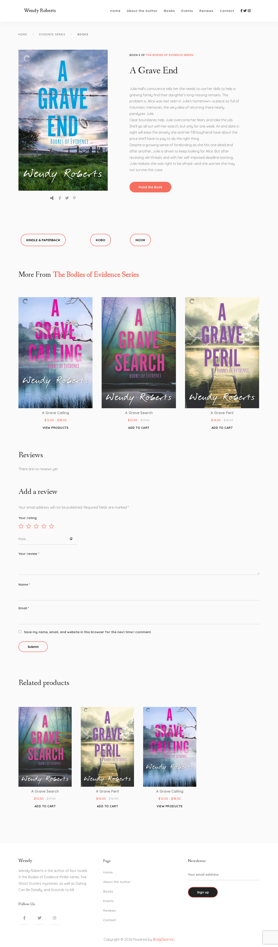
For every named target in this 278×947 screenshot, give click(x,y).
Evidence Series (52, 34)
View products (56, 428)
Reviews (206, 11)
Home (115, 11)
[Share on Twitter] (67, 198)
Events (187, 11)
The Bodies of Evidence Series (170, 55)
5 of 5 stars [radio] (51, 526)
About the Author (142, 11)
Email (23, 608)
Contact (227, 11)
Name (24, 584)
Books (169, 11)
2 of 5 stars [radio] (28, 526)
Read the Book (150, 187)
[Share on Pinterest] (74, 198)
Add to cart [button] (138, 428)
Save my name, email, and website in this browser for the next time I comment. (88, 632)
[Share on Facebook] (60, 198)
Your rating (27, 518)
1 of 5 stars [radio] (21, 526)
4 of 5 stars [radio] (43, 526)
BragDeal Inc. (164, 939)
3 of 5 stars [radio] (36, 526)
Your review (28, 554)
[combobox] (47, 539)
